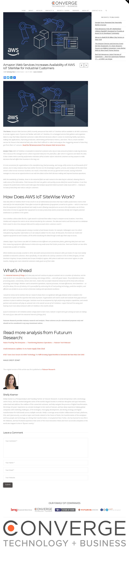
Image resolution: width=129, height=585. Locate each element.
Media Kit (9, 550)
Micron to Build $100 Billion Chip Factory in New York (109, 38)
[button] (127, 2)
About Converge (11, 548)
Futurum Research (48, 369)
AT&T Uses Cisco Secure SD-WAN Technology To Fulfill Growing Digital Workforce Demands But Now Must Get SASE (43, 355)
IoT (5, 72)
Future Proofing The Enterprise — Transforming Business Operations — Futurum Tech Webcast (37, 343)
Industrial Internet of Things (15, 275)
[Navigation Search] (106, 10)
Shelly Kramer (10, 394)
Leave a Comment (37, 72)
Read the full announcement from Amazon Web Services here (44, 145)
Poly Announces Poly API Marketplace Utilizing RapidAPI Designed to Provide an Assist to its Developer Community (109, 31)
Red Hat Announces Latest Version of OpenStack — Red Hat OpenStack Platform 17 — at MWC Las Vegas (110, 56)
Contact (8, 561)
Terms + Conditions (12, 553)
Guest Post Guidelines (13, 559)
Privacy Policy (10, 556)
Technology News (10, 72)
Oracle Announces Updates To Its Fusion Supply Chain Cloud (24, 349)
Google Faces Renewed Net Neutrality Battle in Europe (108, 23)
